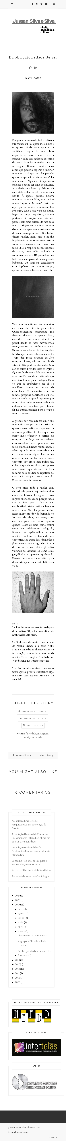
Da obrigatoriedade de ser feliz (33, 951)
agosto (21, 913)
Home (52, 1137)
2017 (17, 964)
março (21, 931)
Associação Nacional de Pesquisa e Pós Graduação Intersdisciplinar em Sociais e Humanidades (31, 838)
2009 (17, 982)
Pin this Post (35, 725)
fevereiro (23, 955)
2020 (17, 900)
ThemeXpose (33, 1127)
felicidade (31, 733)
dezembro (23, 909)
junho (21, 918)
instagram (43, 733)
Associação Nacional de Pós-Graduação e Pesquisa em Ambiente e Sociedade (31, 851)
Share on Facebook (34, 712)
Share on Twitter (35, 718)
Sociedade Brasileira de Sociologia (30, 876)
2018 (17, 960)
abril (20, 927)
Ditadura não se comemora (32, 935)
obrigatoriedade (33, 737)
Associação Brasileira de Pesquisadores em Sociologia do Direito (29, 825)
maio (20, 922)
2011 (17, 973)
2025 (17, 895)
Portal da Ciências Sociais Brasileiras (31, 870)
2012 (17, 969)
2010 (17, 977)
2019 (17, 904)
